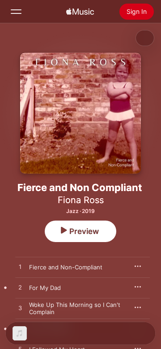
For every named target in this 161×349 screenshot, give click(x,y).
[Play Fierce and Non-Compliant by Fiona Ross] (20, 267)
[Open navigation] (16, 11)
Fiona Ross (81, 200)
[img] (80, 12)
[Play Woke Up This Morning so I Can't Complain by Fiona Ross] (20, 308)
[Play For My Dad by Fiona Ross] (20, 288)
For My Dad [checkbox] (45, 287)
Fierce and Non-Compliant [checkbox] (65, 267)
